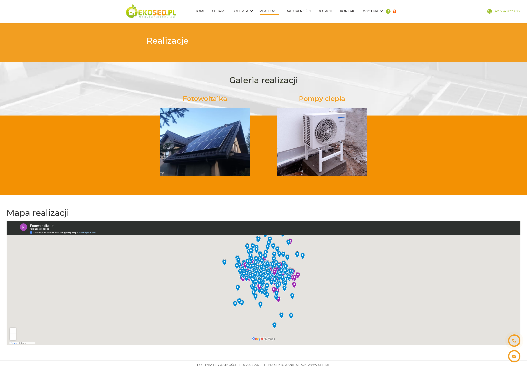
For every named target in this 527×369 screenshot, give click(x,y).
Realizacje (269, 11)
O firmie (220, 11)
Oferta (241, 11)
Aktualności (299, 11)
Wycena (370, 11)
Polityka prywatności (216, 365)
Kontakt (348, 11)
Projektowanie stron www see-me (299, 365)
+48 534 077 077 (506, 11)
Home (200, 11)
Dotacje (325, 11)
